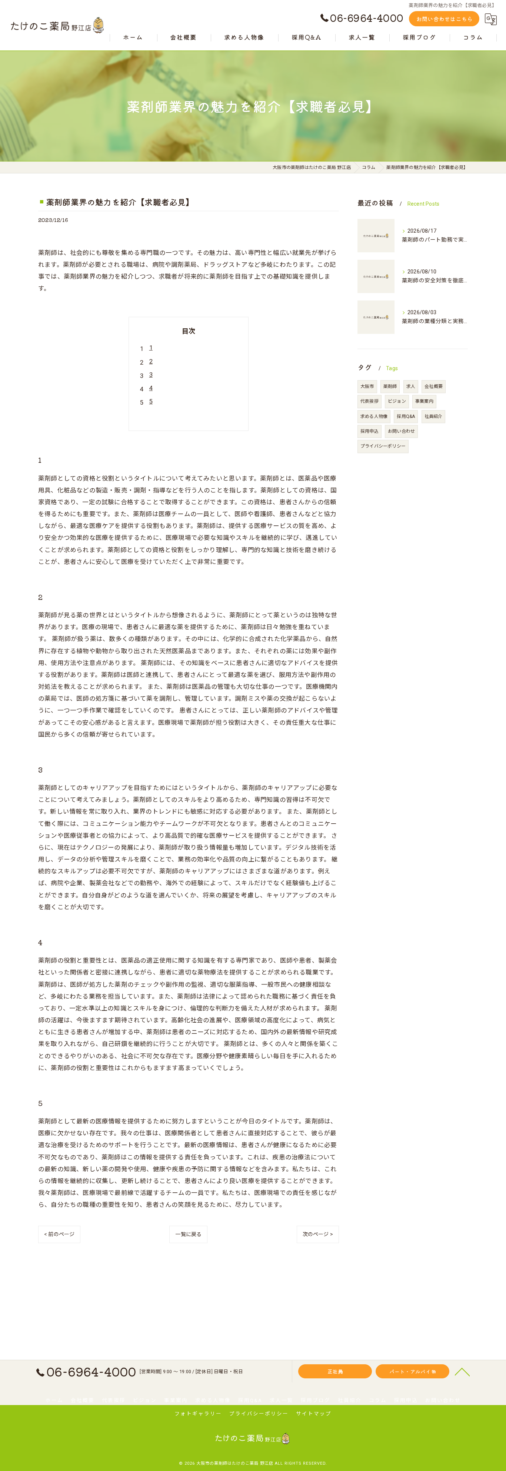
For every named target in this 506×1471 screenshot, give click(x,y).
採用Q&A (406, 416)
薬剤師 (390, 386)
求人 (410, 386)
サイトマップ (314, 1414)
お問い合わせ (401, 431)
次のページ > (318, 1234)
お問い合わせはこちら (444, 19)
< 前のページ (59, 1234)
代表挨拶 (369, 401)
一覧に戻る (188, 1234)
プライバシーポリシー (383, 446)
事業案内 (424, 401)
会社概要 (434, 386)
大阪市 (367, 386)
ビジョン (397, 401)
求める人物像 (373, 416)
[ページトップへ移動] (462, 1371)
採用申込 (369, 431)
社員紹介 (434, 416)
